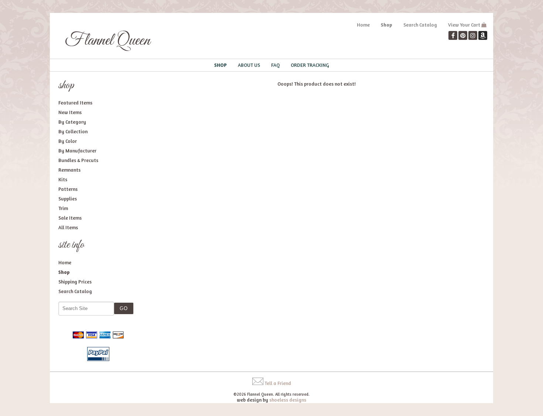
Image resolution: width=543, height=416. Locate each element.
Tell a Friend (277, 383)
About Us (249, 65)
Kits (62, 179)
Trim (63, 208)
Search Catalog (420, 25)
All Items (68, 227)
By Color (67, 141)
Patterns (68, 189)
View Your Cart (464, 25)
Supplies (67, 199)
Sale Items (70, 218)
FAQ (275, 65)
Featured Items (75, 103)
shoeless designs (287, 400)
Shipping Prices (75, 282)
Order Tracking (310, 65)
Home (363, 25)
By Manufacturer (77, 151)
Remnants (69, 170)
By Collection (73, 131)
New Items (70, 112)
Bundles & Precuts (78, 160)
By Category (72, 122)
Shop (386, 25)
